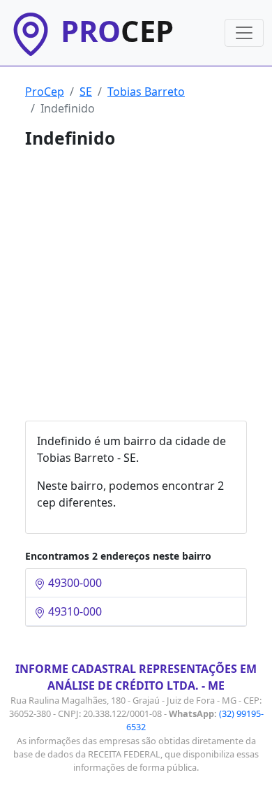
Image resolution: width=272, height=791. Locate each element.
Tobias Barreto (146, 91)
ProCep (44, 91)
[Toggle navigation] (244, 33)
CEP (117, 30)
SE (86, 91)
